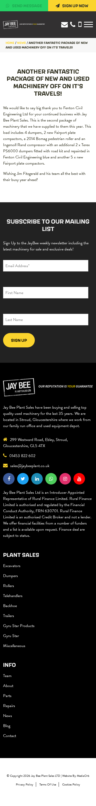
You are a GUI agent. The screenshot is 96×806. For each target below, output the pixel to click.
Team (7, 676)
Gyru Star (11, 636)
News (7, 716)
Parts (7, 696)
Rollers (8, 586)
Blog (6, 726)
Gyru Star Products (19, 626)
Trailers (8, 616)
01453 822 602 (22, 456)
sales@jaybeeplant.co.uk (29, 466)
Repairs (9, 706)
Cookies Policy (71, 784)
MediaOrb (83, 775)
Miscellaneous (14, 646)
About (8, 686)
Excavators (11, 566)
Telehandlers (13, 596)
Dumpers (10, 576)
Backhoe (10, 606)
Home (10, 43)
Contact (9, 736)
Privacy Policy (24, 784)
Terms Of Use (47, 784)
